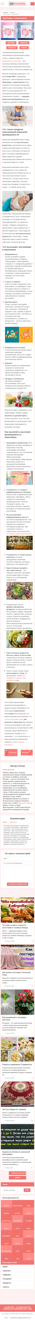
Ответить (13, 822)
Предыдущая (12, 752)
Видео (5, 1267)
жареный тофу (24, 803)
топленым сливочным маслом (18, 534)
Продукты (12, 47)
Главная (5, 12)
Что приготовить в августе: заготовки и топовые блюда (15, 926)
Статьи (12, 12)
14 (32, 1121)
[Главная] (17, 4)
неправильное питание (11, 61)
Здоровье (11, 43)
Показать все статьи (18, 1173)
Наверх (17, 1177)
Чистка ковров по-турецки (14, 1109)
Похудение (7, 1279)
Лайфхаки (24, 43)
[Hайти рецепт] (32, 3)
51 (32, 1168)
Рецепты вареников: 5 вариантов (17, 1064)
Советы (24, 47)
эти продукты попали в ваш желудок (16, 677)
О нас (6, 1318)
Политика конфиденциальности (20, 1318)
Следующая (25, 752)
